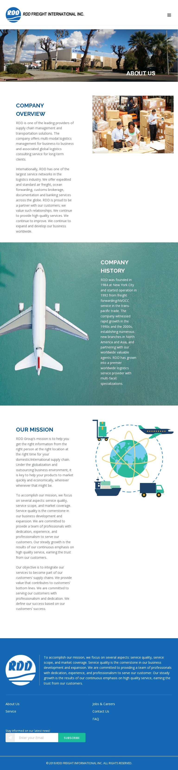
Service (11, 711)
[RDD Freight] (46, 15)
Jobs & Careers (103, 704)
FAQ (95, 719)
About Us (12, 704)
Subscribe (72, 738)
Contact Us (100, 711)
